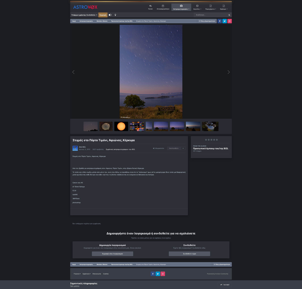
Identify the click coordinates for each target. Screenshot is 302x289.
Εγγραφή (103, 15)
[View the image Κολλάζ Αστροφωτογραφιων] (137, 126)
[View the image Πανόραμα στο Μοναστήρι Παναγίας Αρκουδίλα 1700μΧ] (210, 126)
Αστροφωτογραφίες (180, 9)
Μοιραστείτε (159, 148)
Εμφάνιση (86, 274)
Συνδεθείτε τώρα (189, 254)
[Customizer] (110, 14)
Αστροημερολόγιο (163, 9)
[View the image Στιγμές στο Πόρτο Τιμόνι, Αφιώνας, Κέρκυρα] (149, 126)
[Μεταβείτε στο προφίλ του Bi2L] (75, 148)
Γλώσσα (77, 274)
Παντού (221, 15)
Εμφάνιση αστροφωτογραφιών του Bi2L (120, 149)
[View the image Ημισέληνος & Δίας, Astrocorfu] (91, 126)
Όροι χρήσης (74, 286)
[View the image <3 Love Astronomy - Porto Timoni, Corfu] (193, 126)
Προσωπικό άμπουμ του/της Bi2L (210, 148)
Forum (150, 9)
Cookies (106, 274)
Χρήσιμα (223, 9)
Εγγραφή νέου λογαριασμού (112, 254)
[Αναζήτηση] (229, 14)
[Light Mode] (115, 14)
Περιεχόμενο (210, 9)
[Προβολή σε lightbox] (151, 72)
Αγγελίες (196, 9)
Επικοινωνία (97, 274)
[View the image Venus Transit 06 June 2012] (121, 126)
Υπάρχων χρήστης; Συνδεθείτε (83, 15)
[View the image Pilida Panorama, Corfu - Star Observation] (105, 126)
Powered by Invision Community (217, 274)
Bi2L (84, 147)
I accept (225, 285)
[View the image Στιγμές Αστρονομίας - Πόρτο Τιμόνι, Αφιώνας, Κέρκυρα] (161, 126)
